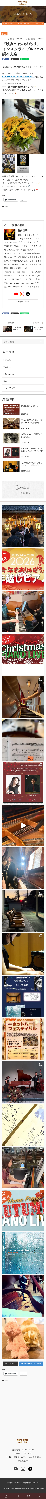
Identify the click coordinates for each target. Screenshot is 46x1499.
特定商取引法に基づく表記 (31, 1482)
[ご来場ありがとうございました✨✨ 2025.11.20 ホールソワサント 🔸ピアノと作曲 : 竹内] (23, 954)
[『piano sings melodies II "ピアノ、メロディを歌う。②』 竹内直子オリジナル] (23, 1253)
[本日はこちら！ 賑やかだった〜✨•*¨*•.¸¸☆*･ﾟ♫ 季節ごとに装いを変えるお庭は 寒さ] (23, 697)
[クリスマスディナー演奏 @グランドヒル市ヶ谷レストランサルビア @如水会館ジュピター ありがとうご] (23, 611)
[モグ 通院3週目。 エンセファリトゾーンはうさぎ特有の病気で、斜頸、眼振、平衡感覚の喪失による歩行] (23, 1125)
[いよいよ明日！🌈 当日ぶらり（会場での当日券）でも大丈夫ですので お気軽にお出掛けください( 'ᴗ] (23, 996)
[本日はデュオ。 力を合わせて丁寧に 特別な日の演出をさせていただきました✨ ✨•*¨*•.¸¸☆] (23, 1296)
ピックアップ (9, 388)
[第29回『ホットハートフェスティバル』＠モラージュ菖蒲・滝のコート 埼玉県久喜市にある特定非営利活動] (23, 1039)
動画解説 (7, 360)
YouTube (7, 367)
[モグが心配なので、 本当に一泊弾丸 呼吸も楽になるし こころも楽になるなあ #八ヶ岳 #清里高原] (23, 911)
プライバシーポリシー (13, 1482)
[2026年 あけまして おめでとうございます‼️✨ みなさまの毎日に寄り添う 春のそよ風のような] (23, 526)
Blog (4, 34)
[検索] (41, 341)
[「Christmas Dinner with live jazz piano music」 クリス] (23, 782)
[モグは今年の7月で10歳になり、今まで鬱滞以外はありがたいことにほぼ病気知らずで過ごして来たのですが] (23, 1339)
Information (8, 374)
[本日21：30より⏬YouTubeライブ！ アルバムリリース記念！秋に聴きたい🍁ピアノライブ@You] (23, 1210)
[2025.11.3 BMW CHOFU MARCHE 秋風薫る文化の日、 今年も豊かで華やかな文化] (23, 1167)
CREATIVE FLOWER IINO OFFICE (18, 77)
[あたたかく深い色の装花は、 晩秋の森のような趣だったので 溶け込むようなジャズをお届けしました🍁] (23, 1082)
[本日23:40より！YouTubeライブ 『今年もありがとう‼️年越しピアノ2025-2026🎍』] (23, 569)
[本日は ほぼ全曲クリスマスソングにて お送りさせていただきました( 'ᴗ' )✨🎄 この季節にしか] (23, 740)
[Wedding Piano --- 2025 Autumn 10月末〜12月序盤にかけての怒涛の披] (23, 825)
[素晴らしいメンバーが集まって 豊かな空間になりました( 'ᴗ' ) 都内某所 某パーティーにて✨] (23, 868)
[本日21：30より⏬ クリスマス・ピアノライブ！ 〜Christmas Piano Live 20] (23, 654)
